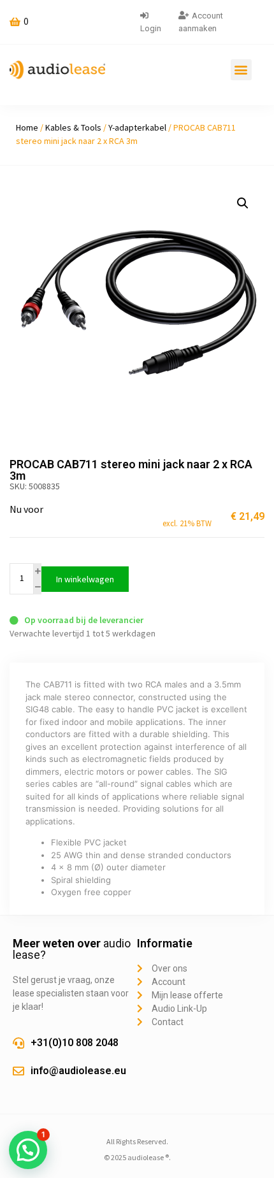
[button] (241, 69)
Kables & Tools (73, 127)
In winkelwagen (85, 579)
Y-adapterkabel (137, 127)
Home (27, 127)
